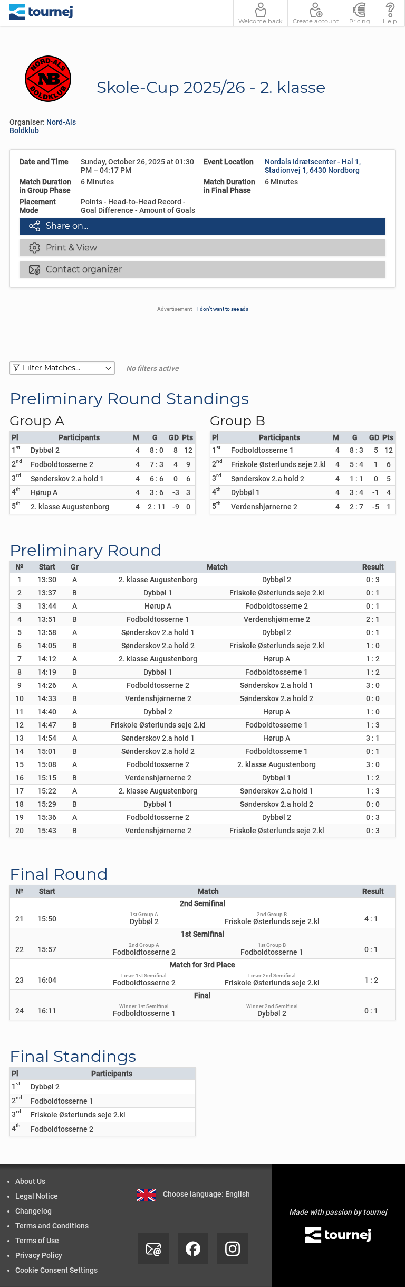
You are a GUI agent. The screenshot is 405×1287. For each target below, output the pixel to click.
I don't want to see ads (222, 309)
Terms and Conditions (52, 1225)
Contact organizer (75, 269)
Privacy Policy (38, 1255)
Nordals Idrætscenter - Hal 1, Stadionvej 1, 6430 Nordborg (313, 165)
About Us (30, 1181)
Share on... (58, 225)
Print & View (63, 247)
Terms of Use (37, 1240)
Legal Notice (36, 1196)
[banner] (41, 13)
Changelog (33, 1211)
